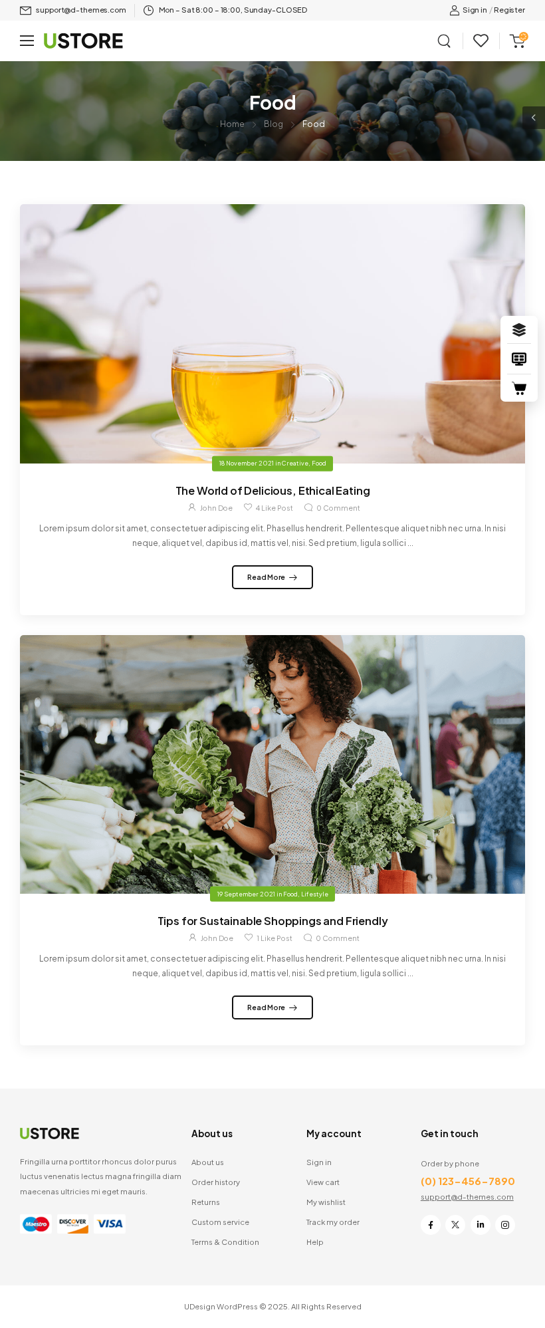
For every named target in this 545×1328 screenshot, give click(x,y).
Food (319, 463)
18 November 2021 (246, 463)
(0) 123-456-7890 (468, 1180)
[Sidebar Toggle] (533, 117)
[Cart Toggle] (515, 40)
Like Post (274, 507)
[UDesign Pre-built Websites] (519, 329)
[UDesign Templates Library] (519, 359)
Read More (266, 577)
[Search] (445, 41)
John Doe (216, 507)
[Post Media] (272, 333)
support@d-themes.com (467, 1196)
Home (232, 124)
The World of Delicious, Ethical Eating (272, 490)
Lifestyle (314, 893)
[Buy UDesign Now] (519, 388)
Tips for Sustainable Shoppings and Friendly (273, 921)
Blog (273, 124)
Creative (295, 463)
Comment (338, 507)
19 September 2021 (246, 893)
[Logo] (83, 41)
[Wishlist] (481, 41)
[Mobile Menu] (27, 41)
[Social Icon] (431, 1225)
